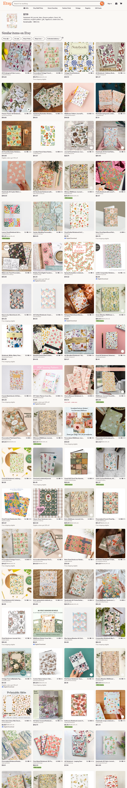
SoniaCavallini (27, 22)
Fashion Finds (66, 8)
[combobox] (56, 3)
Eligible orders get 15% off (10, 685)
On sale (16, 38)
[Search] (102, 3)
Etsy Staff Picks (38, 8)
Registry (87, 8)
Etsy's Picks (27, 38)
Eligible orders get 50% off (41, 279)
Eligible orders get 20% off (41, 402)
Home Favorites (53, 8)
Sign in (110, 3)
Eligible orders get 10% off (10, 158)
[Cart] (121, 3)
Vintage (78, 8)
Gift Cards (98, 8)
